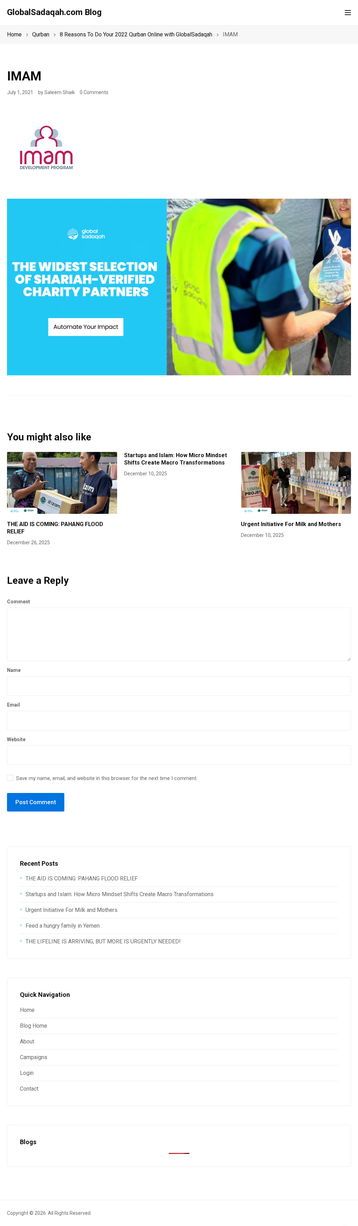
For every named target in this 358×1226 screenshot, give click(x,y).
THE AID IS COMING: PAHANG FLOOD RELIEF (82, 878)
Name (14, 670)
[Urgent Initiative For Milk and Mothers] (296, 482)
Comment (18, 601)
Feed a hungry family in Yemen (63, 925)
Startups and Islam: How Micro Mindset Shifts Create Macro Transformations (175, 459)
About (27, 1041)
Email (13, 705)
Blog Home (33, 1025)
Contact (29, 1088)
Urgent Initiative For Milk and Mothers (291, 524)
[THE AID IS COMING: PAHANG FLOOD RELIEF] (62, 482)
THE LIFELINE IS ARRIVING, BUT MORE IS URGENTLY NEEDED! (103, 941)
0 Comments (94, 92)
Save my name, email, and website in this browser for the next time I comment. (107, 778)
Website (16, 739)
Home (27, 1010)
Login (27, 1073)
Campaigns (33, 1057)
